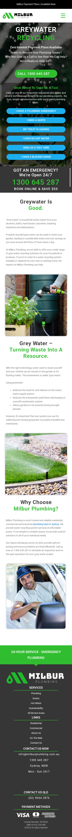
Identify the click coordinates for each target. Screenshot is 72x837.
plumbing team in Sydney (46, 524)
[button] (62, 16)
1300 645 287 (35, 182)
